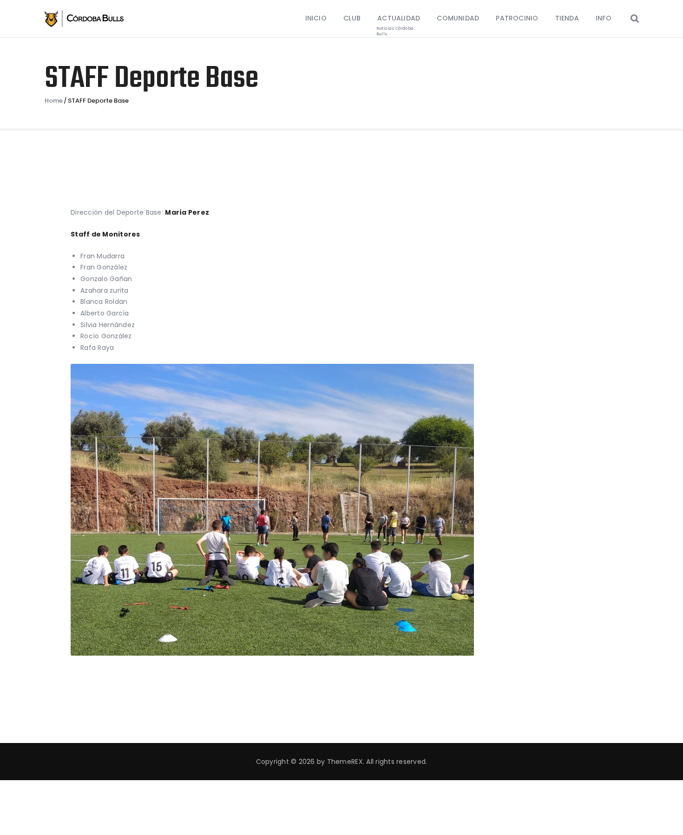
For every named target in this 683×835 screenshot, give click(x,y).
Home (54, 101)
